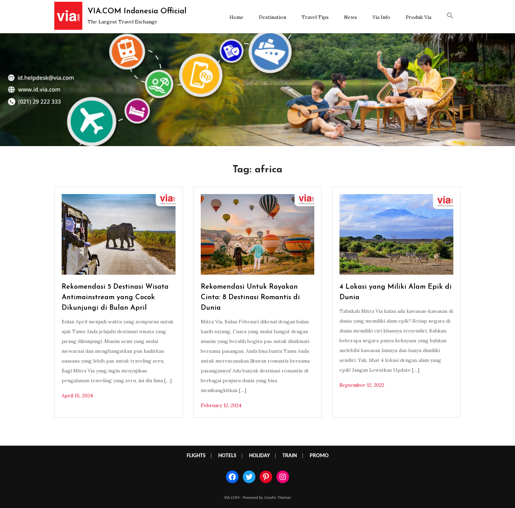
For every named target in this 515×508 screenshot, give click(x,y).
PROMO (319, 456)
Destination (272, 17)
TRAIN (289, 456)
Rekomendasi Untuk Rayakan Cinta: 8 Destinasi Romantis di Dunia (250, 297)
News (350, 17)
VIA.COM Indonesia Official (137, 11)
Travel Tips (315, 17)
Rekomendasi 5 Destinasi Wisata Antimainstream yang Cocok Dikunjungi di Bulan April (115, 297)
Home (236, 17)
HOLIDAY (259, 456)
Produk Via (418, 17)
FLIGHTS (196, 456)
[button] (450, 16)
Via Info (381, 17)
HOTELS (227, 456)
